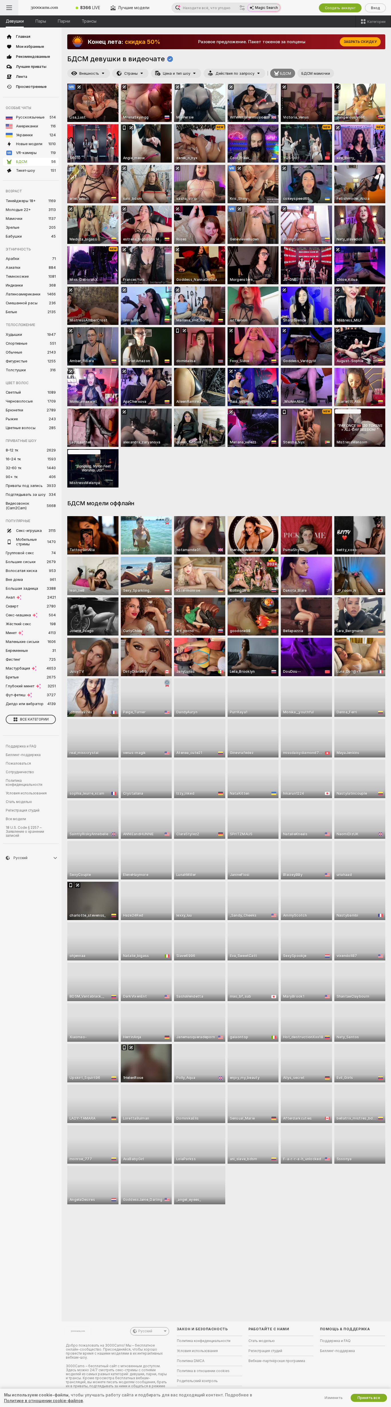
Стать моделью (19, 802)
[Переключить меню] (9, 7)
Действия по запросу (235, 73)
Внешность (89, 73)
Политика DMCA (190, 1361)
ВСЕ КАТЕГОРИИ (34, 719)
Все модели (16, 819)
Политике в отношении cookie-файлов (43, 1400)
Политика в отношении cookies (203, 1371)
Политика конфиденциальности (24, 783)
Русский (145, 1331)
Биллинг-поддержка (23, 755)
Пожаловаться (18, 763)
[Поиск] (242, 8)
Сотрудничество (20, 772)
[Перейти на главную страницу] (44, 7)
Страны (131, 73)
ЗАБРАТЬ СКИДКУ (360, 42)
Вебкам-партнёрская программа (276, 1361)
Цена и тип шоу (176, 73)
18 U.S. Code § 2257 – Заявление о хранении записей (25, 832)
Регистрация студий (23, 810)
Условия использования (26, 793)
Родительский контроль (197, 1381)
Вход (375, 8)
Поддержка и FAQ (21, 746)
